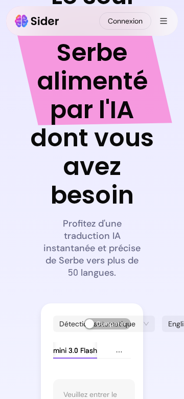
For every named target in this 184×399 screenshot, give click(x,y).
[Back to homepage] (37, 21)
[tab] (63, 350)
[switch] (107, 323)
